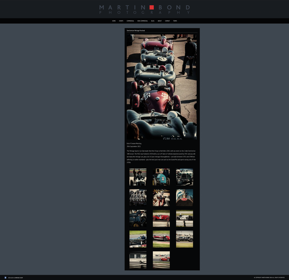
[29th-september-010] (161, 219)
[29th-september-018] (185, 239)
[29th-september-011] (185, 219)
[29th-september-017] (161, 239)
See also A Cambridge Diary (15, 278)
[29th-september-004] (138, 198)
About (160, 21)
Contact (167, 21)
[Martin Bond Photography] (5, 278)
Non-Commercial (143, 21)
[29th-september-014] (138, 239)
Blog (152, 21)
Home (114, 21)
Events (121, 21)
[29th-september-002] (161, 177)
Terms (175, 21)
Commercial (130, 21)
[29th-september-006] (185, 198)
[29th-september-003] (185, 177)
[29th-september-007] (138, 219)
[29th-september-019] (138, 260)
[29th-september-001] (138, 177)
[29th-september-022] (161, 260)
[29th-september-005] (161, 198)
